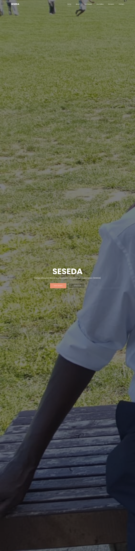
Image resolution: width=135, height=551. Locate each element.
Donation (111, 4)
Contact (121, 4)
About (78, 4)
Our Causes (88, 4)
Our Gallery (100, 4)
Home (69, 4)
